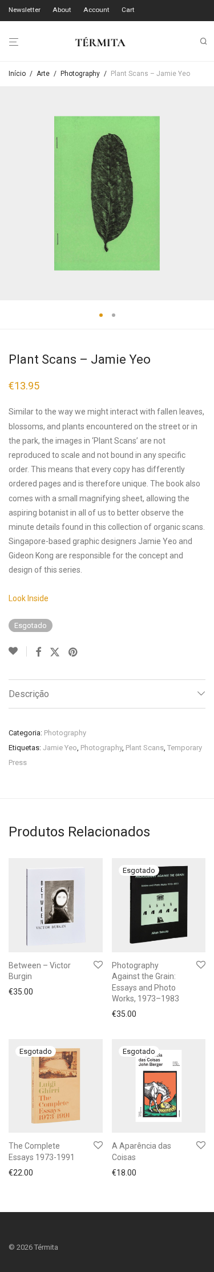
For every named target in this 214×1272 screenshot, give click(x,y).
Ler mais (123, 1014)
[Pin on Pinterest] (73, 652)
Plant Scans (145, 747)
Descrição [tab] (29, 694)
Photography (80, 74)
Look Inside (29, 598)
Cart (128, 10)
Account (96, 10)
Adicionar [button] (22, 991)
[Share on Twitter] (55, 652)
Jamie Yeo (60, 747)
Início (17, 74)
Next (203, 193)
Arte (43, 74)
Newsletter (25, 10)
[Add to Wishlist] (18, 651)
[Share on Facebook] (38, 652)
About (62, 10)
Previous (11, 193)
